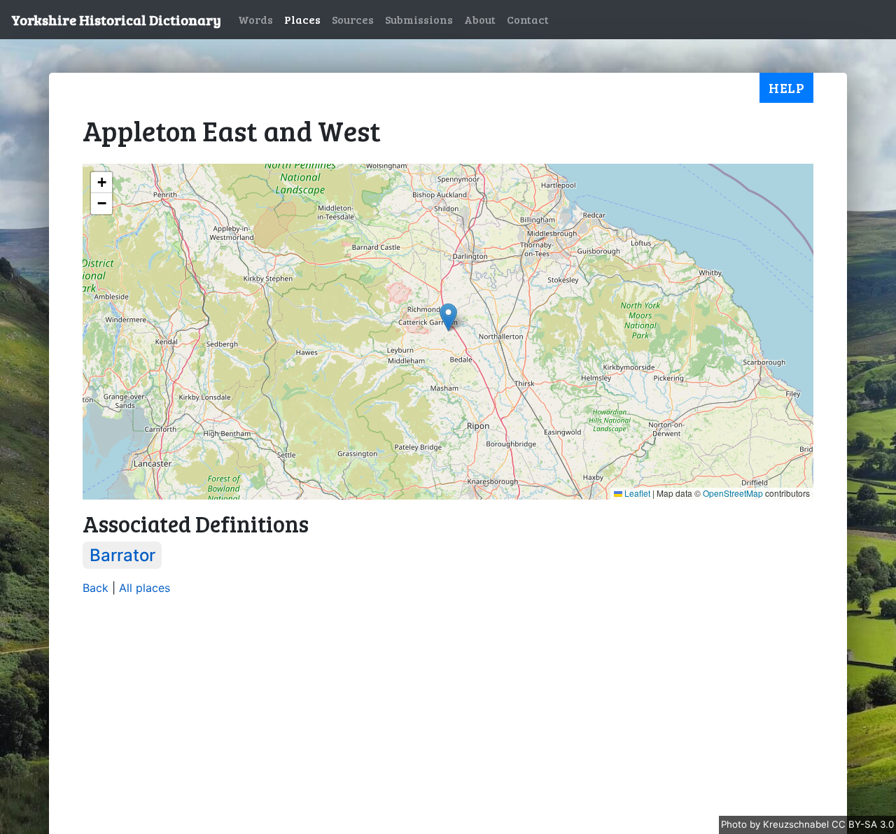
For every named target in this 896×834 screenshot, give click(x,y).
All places (144, 588)
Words (255, 19)
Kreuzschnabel (797, 824)
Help (786, 87)
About (480, 19)
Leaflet (636, 493)
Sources (353, 19)
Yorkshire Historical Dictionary (116, 19)
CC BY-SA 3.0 (863, 824)
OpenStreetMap (733, 493)
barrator (122, 555)
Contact (528, 19)
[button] (448, 317)
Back (95, 588)
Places (302, 19)
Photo (735, 824)
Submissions (419, 19)
